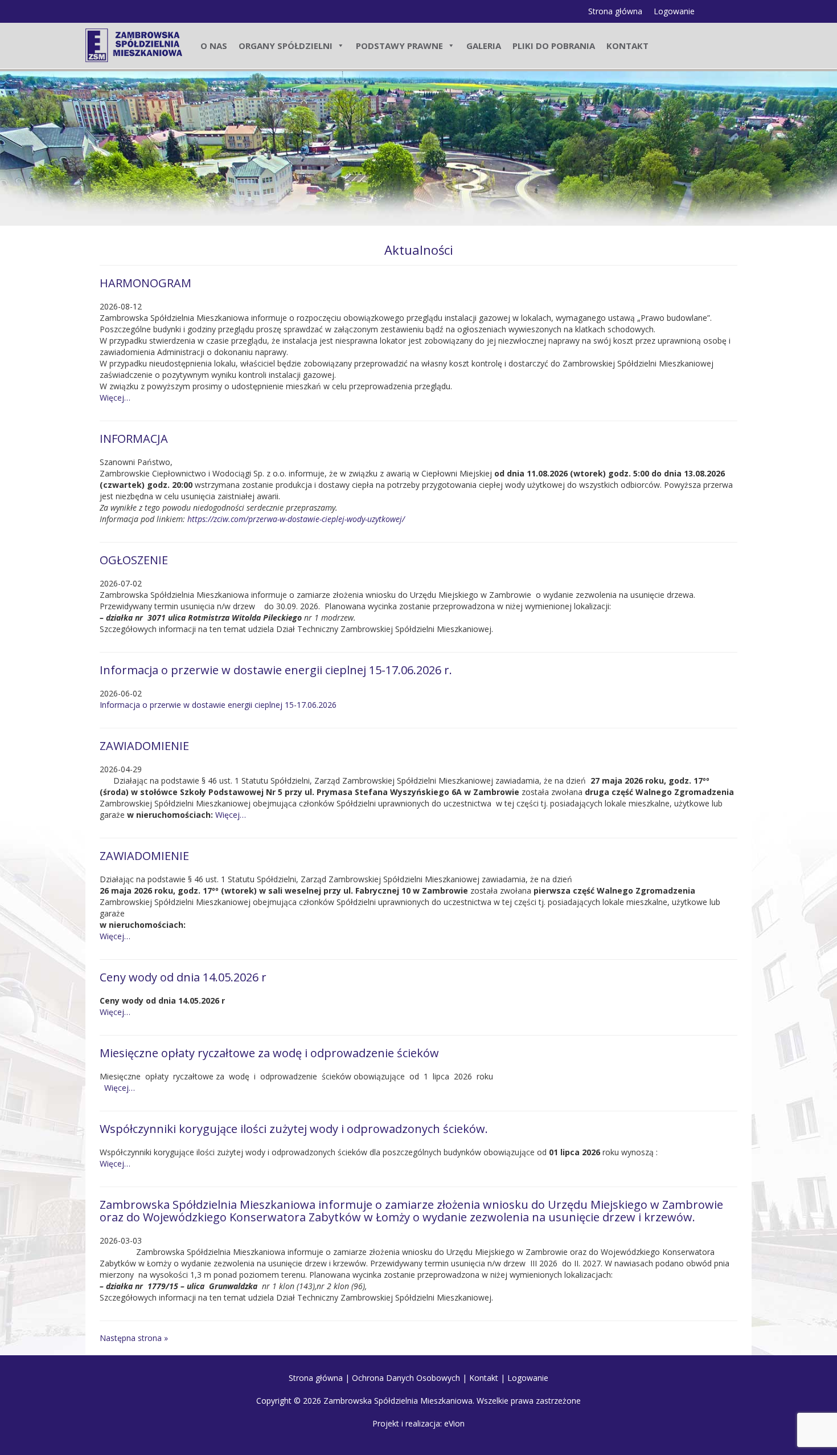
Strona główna (615, 11)
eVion (454, 1423)
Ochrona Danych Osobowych (406, 1377)
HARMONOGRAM (145, 283)
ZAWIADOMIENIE (144, 745)
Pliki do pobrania (553, 45)
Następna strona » (134, 1337)
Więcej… (115, 397)
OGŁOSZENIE (134, 560)
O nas (213, 45)
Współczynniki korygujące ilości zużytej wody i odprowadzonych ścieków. (294, 1128)
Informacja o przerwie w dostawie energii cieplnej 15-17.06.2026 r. (276, 670)
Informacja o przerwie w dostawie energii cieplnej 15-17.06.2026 (218, 704)
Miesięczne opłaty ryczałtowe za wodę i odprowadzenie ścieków (269, 1053)
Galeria (483, 45)
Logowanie (674, 11)
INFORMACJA (134, 438)
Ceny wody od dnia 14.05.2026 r (183, 977)
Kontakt (627, 45)
